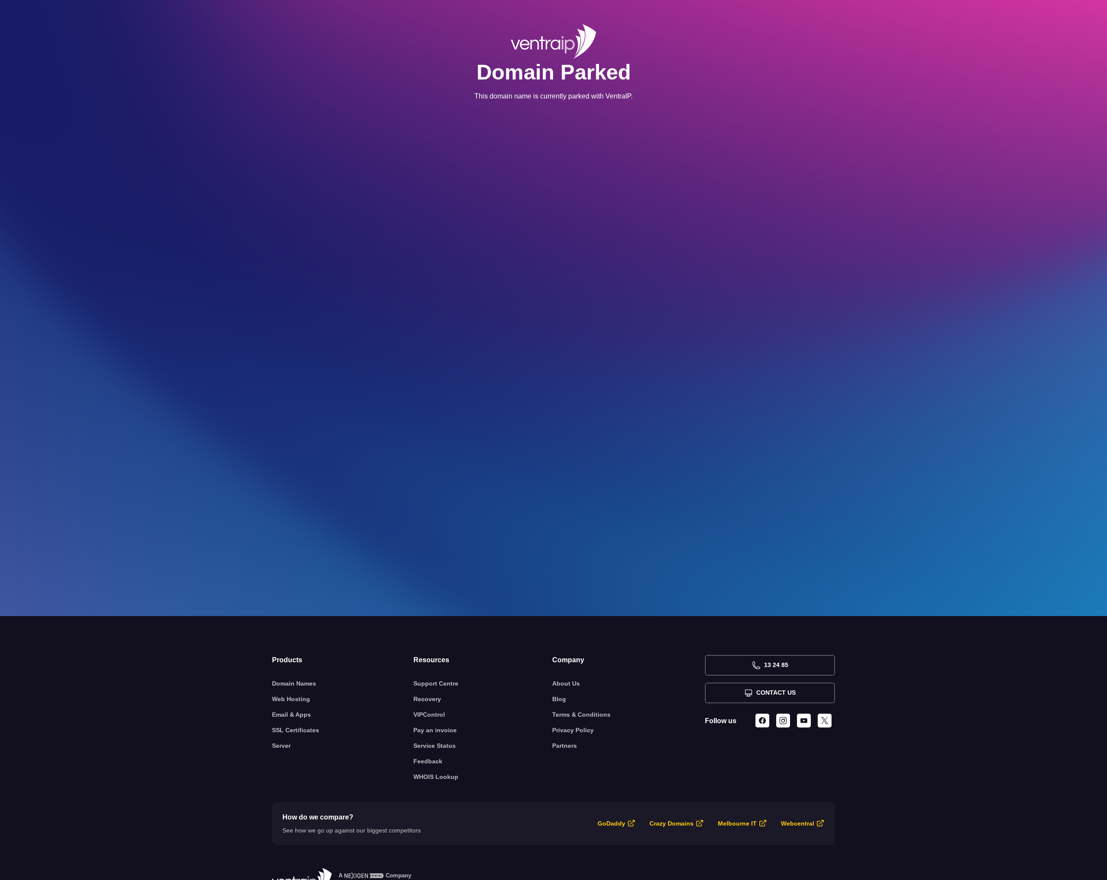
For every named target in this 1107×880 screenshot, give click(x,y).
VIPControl (429, 714)
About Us (566, 683)
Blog (559, 699)
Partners (564, 745)
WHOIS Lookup (435, 776)
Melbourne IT (737, 823)
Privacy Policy (573, 730)
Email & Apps (291, 714)
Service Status (434, 745)
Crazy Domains (671, 823)
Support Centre (435, 683)
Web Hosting (291, 699)
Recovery (427, 699)
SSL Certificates (295, 730)
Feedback (427, 761)
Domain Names (294, 683)
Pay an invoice (435, 730)
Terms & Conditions (581, 714)
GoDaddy (611, 823)
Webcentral (797, 823)
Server (281, 745)
